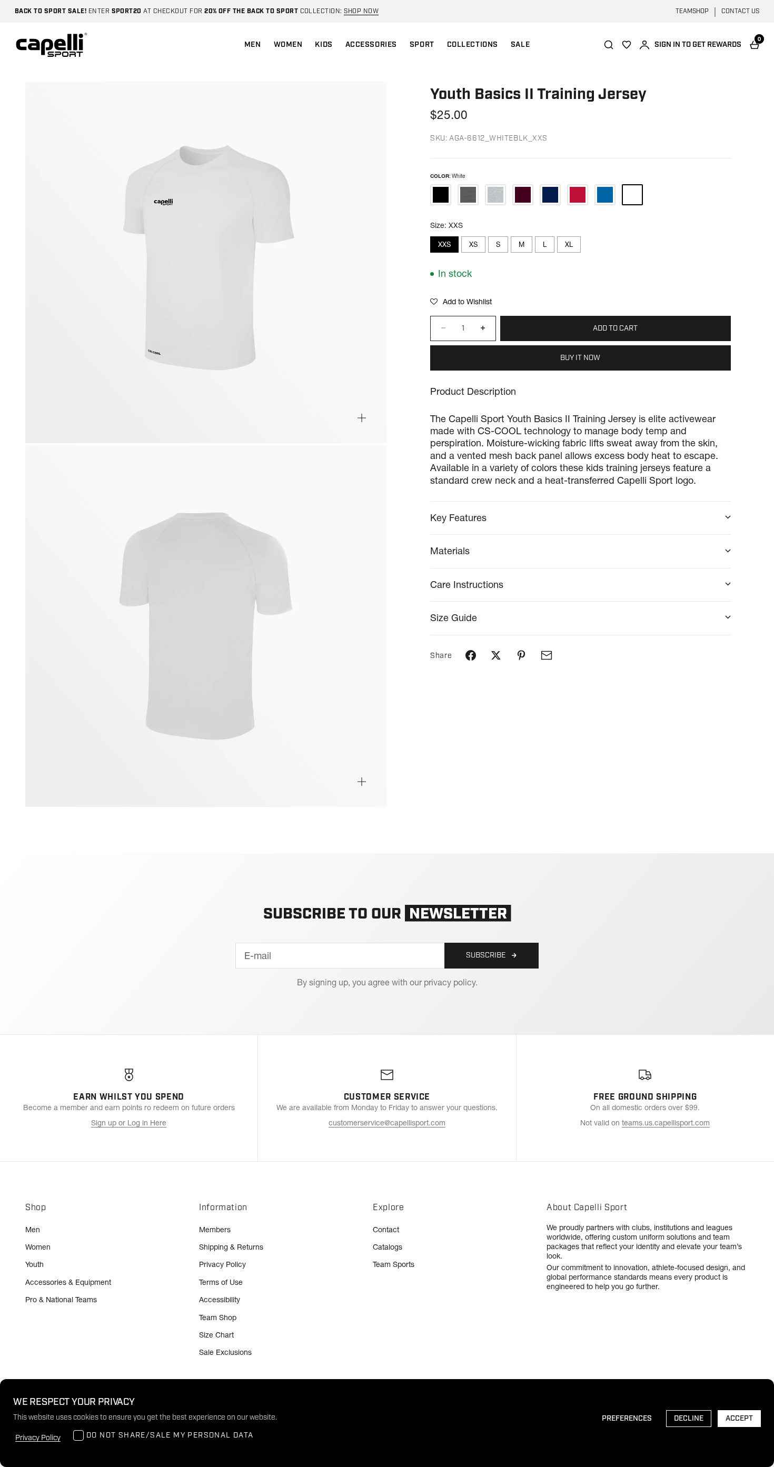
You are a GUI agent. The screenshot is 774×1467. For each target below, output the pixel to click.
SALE (520, 44)
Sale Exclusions (225, 1352)
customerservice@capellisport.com (387, 1122)
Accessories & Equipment (68, 1282)
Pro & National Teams (61, 1299)
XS (473, 244)
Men (32, 1229)
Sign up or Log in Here (128, 1122)
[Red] (577, 194)
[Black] (440, 194)
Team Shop (217, 1317)
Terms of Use (221, 1282)
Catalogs (387, 1247)
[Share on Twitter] (496, 655)
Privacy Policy (222, 1264)
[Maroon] (522, 194)
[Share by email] (546, 655)
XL (569, 244)
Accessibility (219, 1299)
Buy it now (580, 357)
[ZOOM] (361, 417)
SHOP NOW (361, 11)
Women (38, 1247)
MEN (252, 44)
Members (215, 1229)
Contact (386, 1229)
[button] (461, 301)
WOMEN (288, 44)
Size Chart (216, 1335)
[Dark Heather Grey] (468, 194)
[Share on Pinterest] (521, 655)
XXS (444, 244)
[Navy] (550, 194)
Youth (34, 1264)
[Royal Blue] (605, 194)
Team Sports (393, 1264)
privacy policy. (451, 982)
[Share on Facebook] (470, 655)
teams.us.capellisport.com (666, 1122)
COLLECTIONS (472, 44)
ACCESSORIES (371, 44)
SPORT (422, 44)
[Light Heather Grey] (495, 194)
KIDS (323, 44)
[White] (632, 194)
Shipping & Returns (231, 1247)
